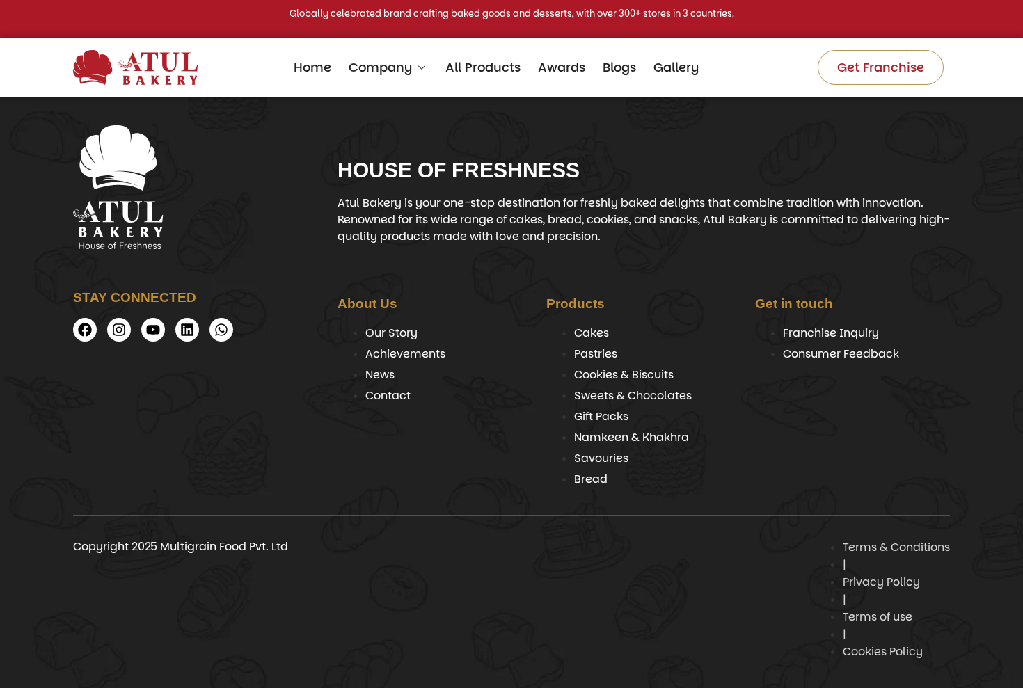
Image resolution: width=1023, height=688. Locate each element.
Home (312, 67)
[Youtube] (153, 330)
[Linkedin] (187, 330)
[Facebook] (85, 330)
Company (380, 67)
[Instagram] (119, 330)
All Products (483, 67)
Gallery (676, 67)
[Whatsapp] (221, 330)
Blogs (619, 67)
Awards (561, 67)
